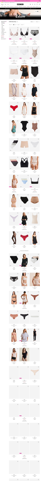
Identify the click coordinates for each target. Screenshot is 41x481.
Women (2, 4)
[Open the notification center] (34, 4)
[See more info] (14, 64)
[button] (32, 21)
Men (5, 4)
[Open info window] (39, 0)
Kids (8, 4)
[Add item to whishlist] (17, 27)
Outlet (3, 2)
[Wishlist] (37, 4)
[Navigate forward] (37, 7)
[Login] (32, 4)
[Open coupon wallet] (30, 4)
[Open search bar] (38, 6)
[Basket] (39, 4)
